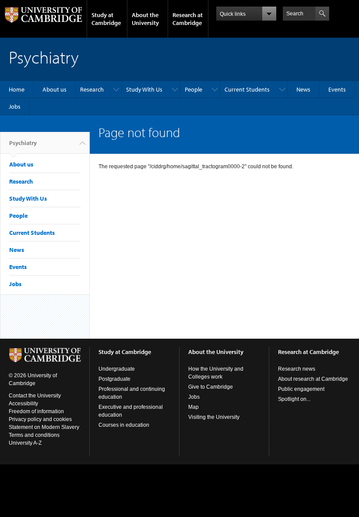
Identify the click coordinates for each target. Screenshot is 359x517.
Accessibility (23, 403)
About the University (145, 19)
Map (193, 407)
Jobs (15, 106)
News (303, 89)
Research (92, 89)
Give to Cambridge (210, 387)
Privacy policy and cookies (40, 419)
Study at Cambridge (106, 19)
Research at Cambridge (187, 19)
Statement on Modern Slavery (44, 427)
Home (17, 89)
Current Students (247, 89)
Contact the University (35, 396)
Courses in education (124, 425)
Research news (296, 369)
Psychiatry (23, 143)
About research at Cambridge (313, 379)
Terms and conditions (34, 435)
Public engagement (301, 389)
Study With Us (144, 89)
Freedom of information (36, 411)
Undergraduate (117, 369)
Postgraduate (114, 379)
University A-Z (25, 443)
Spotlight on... (294, 399)
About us (54, 89)
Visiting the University (213, 417)
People (193, 89)
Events (337, 89)
